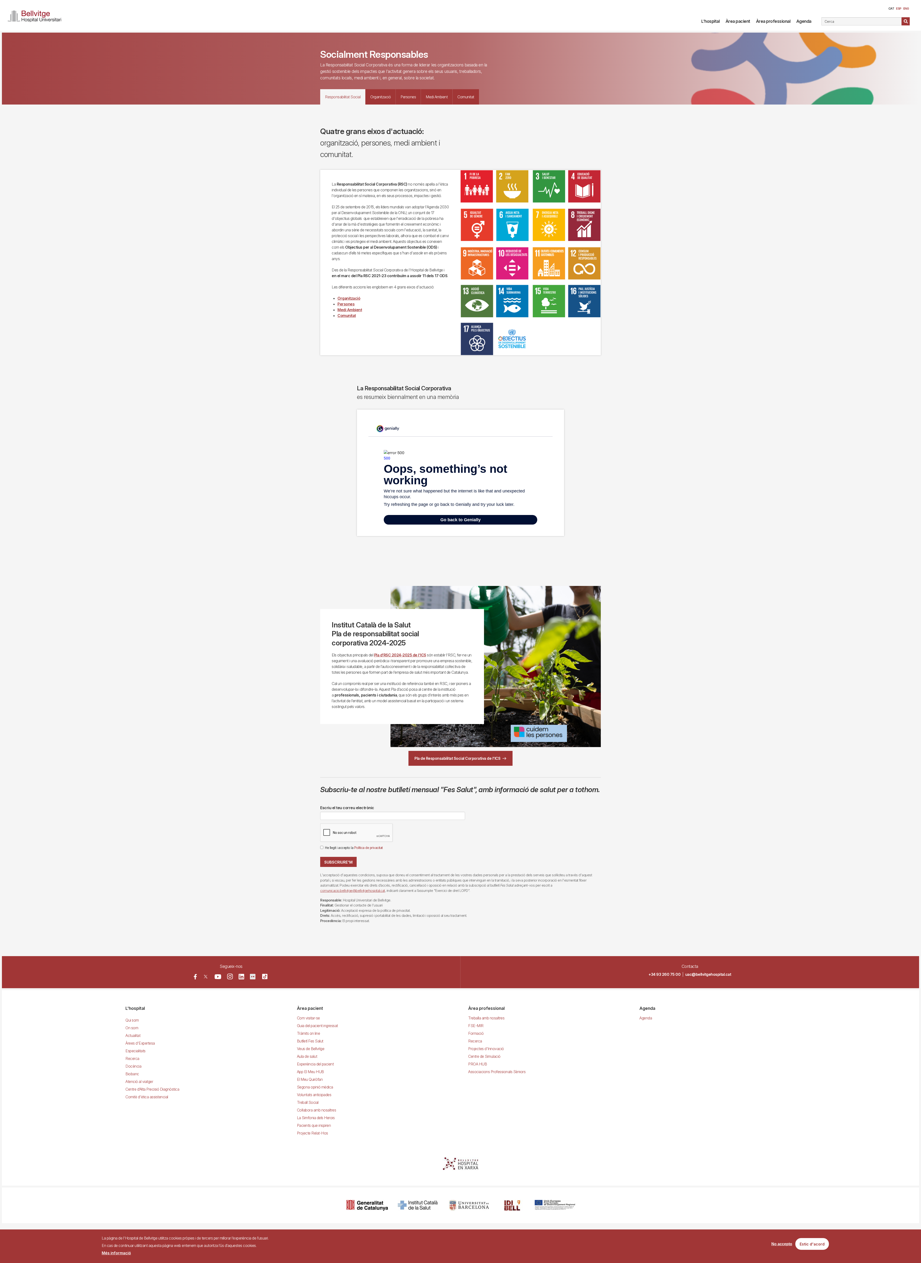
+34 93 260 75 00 (664, 974)
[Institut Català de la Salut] (418, 1205)
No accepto (781, 1244)
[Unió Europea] (555, 1205)
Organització (348, 298)
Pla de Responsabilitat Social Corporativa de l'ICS (457, 758)
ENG (906, 8)
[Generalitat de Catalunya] (367, 1205)
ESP (898, 8)
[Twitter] (206, 976)
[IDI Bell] (512, 1205)
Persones (345, 304)
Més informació (116, 1253)
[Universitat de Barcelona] (469, 1205)
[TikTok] (264, 976)
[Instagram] (230, 976)
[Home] (36, 15)
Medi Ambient (349, 309)
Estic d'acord (812, 1244)
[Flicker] (252, 976)
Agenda (803, 21)
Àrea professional (773, 21)
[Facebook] (195, 976)
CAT (891, 8)
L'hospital (710, 21)
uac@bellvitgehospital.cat (708, 974)
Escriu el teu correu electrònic (347, 807)
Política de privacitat (368, 848)
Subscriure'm (338, 862)
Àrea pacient (738, 21)
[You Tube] (217, 976)
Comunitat (346, 315)
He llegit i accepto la (354, 848)
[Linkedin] (241, 976)
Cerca (906, 21)
